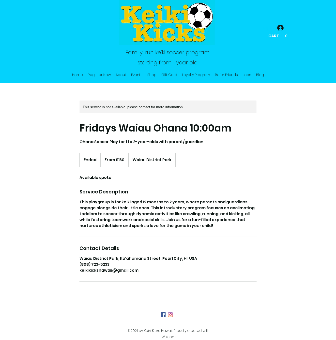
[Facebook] (163, 314)
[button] (278, 36)
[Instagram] (170, 314)
